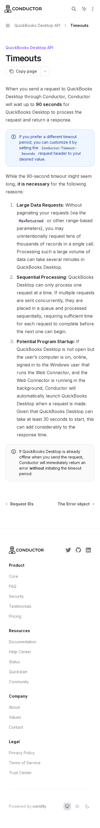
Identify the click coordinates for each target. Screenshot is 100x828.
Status (14, 661)
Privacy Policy (22, 752)
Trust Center (20, 772)
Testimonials (20, 606)
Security (16, 596)
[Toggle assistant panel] (84, 8)
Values (15, 717)
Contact (16, 727)
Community (19, 681)
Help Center (20, 651)
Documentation (22, 641)
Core (13, 576)
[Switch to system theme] (67, 806)
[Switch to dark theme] (87, 806)
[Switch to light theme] (77, 806)
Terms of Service (25, 762)
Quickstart (18, 671)
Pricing (15, 616)
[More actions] (93, 9)
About (14, 707)
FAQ (12, 586)
